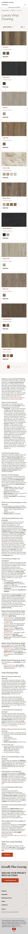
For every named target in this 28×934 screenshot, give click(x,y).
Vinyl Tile (6, 623)
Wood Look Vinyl (8, 648)
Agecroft (5, 107)
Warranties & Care (7, 898)
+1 (18, 204)
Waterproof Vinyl (8, 628)
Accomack (5, 47)
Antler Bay (5, 137)
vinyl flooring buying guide (15, 397)
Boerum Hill (6, 258)
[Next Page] (22, 366)
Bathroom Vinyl (8, 632)
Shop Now (5, 56)
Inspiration (4, 894)
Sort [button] (22, 27)
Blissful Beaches (7, 228)
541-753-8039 (5, 4)
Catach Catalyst (7, 349)
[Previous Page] (5, 366)
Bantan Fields (6, 198)
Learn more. (19, 926)
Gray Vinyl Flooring (9, 665)
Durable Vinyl (7, 635)
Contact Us (7, 854)
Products (13, 10)
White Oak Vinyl (8, 652)
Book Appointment (11, 880)
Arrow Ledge (6, 168)
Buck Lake (5, 289)
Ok (14, 929)
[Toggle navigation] (25, 4)
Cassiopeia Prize (7, 319)
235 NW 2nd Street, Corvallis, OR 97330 (10, 912)
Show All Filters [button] (7, 27)
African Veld (6, 77)
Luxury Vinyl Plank (9, 617)
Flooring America (5, 10)
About (3, 901)
